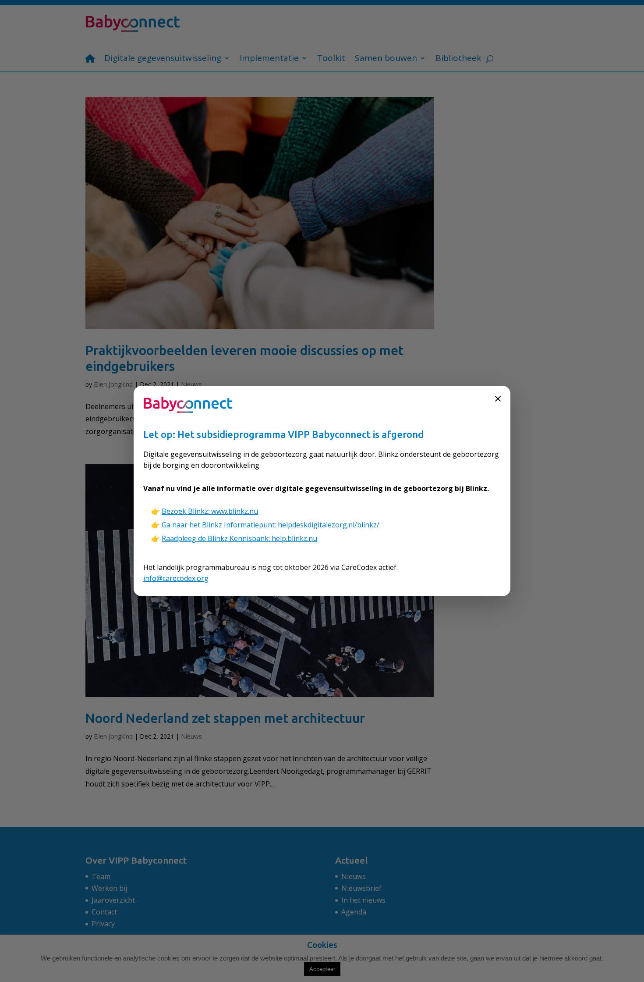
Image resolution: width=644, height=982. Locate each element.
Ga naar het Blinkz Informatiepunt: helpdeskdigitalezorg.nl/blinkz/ (270, 525)
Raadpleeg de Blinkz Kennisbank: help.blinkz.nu (239, 538)
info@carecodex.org (176, 578)
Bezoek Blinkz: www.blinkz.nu (210, 511)
